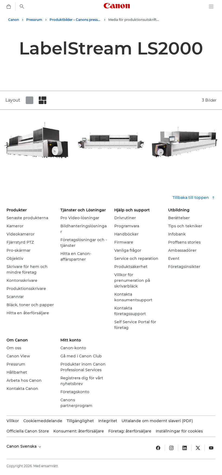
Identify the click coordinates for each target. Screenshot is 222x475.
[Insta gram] (171, 448)
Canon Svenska (22, 446)
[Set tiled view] (29, 100)
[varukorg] (8, 6)
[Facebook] (158, 448)
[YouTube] (211, 448)
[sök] (22, 6)
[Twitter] (198, 448)
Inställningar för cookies (179, 431)
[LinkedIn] (184, 448)
